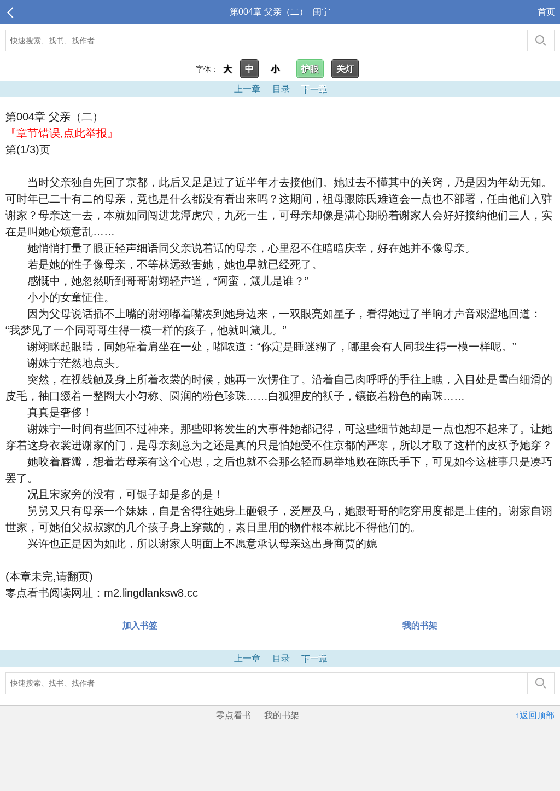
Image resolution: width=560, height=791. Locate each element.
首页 (546, 11)
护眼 (310, 68)
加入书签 (140, 625)
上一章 (247, 89)
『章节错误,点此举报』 (61, 133)
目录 (281, 89)
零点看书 (233, 715)
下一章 (314, 89)
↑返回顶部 (535, 715)
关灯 (345, 68)
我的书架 (420, 625)
